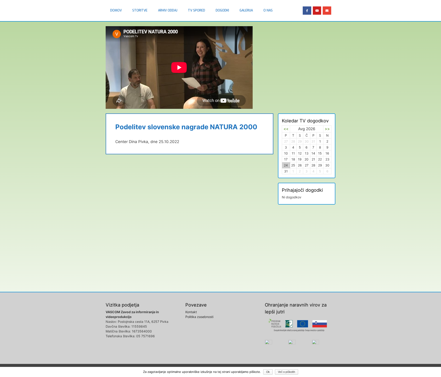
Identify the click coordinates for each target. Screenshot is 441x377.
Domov (116, 10)
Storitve (139, 10)
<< (285, 129)
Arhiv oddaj (167, 10)
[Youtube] (317, 10)
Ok (268, 372)
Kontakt (191, 312)
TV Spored (196, 10)
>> (327, 129)
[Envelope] (327, 10)
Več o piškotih (286, 372)
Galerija (246, 10)
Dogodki (222, 10)
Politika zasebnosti (199, 317)
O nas (268, 10)
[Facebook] (307, 10)
